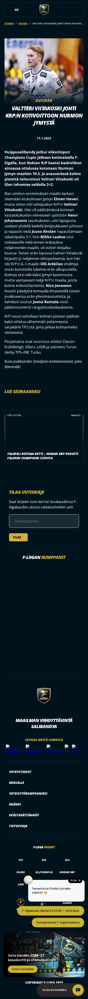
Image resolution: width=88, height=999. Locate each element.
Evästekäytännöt (24, 815)
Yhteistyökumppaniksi (28, 793)
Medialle (16, 782)
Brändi (15, 804)
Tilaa (17, 537)
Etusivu (9, 23)
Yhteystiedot (20, 772)
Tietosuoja (18, 826)
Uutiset (23, 23)
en (16, 10)
